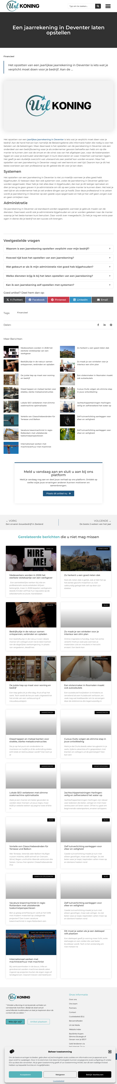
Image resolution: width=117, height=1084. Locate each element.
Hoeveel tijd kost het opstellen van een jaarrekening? (58, 257)
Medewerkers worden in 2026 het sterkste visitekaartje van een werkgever (37, 351)
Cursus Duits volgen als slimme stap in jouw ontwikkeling (85, 740)
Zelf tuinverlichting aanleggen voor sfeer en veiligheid (83, 847)
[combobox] (81, 6)
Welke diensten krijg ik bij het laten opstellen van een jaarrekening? (58, 275)
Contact (72, 1012)
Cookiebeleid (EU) (76, 1016)
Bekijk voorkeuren (94, 1074)
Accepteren (25, 1074)
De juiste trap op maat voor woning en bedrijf (30, 686)
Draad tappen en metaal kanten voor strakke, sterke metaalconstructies (29, 740)
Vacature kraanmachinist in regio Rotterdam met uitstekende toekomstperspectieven (36, 433)
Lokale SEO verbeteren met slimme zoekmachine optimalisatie (28, 794)
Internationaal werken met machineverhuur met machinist (26, 960)
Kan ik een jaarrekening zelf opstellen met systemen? (58, 284)
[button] (109, 1051)
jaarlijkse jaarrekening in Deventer (45, 139)
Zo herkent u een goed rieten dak (93, 348)
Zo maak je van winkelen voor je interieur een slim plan (81, 632)
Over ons (73, 999)
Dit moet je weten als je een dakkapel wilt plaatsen (84, 932)
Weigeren (60, 1074)
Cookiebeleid (58, 1081)
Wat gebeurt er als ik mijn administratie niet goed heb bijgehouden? (58, 266)
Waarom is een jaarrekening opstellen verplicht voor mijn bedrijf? (58, 248)
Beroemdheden (76, 1021)
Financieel (9, 56)
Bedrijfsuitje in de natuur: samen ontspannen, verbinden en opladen (28, 632)
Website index (75, 1029)
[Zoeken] (98, 6)
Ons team (73, 1004)
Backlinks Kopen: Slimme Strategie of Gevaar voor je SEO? (77, 1036)
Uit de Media (74, 1025)
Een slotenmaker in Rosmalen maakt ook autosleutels (84, 686)
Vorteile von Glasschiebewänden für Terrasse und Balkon (28, 847)
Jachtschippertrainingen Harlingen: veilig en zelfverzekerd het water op (83, 794)
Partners (72, 1008)
